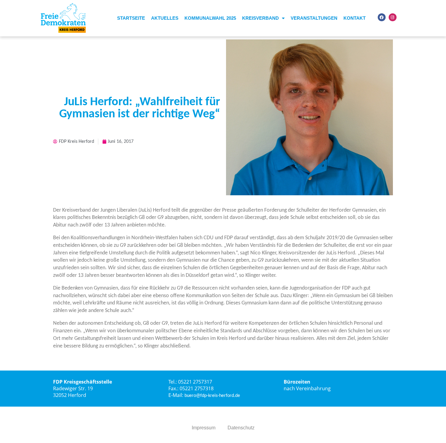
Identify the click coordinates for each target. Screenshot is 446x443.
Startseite (131, 18)
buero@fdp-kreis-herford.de (212, 395)
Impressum (203, 427)
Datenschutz (241, 427)
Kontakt (354, 18)
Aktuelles (164, 18)
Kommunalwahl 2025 (210, 18)
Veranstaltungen (314, 18)
